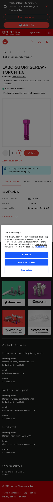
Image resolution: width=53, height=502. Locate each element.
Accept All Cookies (26, 262)
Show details (26, 270)
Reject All (26, 255)
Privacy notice (40, 247)
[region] (26, 251)
